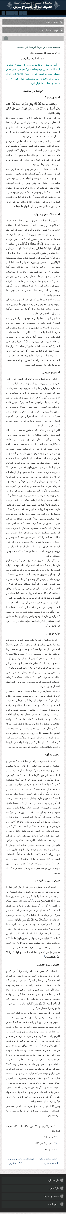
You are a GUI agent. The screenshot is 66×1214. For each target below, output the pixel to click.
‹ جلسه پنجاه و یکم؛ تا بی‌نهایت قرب (48, 1160)
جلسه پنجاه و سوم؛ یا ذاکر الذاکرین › (18, 1160)
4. (56, 1149)
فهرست (34, 1158)
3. (56, 1143)
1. (56, 1126)
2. (56, 1137)
